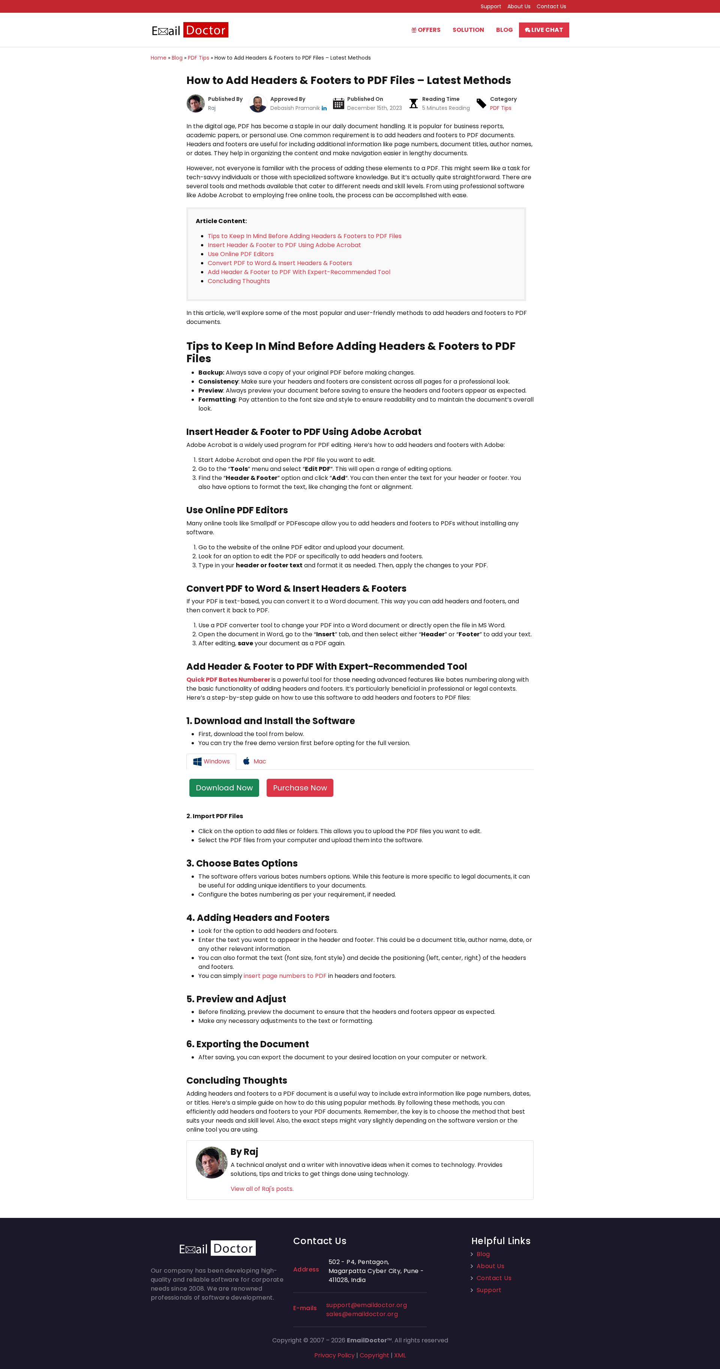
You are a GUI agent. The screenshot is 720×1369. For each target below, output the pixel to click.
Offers (429, 29)
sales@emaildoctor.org (362, 1314)
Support (491, 6)
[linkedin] (324, 108)
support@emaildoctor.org (366, 1305)
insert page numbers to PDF (285, 976)
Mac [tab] (259, 761)
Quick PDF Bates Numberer (228, 679)
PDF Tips (501, 108)
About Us (519, 6)
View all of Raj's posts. (262, 1189)
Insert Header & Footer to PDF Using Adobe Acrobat (284, 245)
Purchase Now (300, 788)
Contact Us (551, 6)
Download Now (224, 788)
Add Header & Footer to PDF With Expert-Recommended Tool (299, 272)
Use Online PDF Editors (241, 254)
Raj (212, 108)
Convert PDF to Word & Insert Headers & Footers (280, 263)
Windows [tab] (216, 761)
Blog (504, 29)
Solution (468, 29)
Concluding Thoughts (239, 281)
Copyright (374, 1355)
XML (400, 1355)
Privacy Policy (334, 1355)
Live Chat (546, 29)
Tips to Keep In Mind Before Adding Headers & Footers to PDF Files (305, 236)
